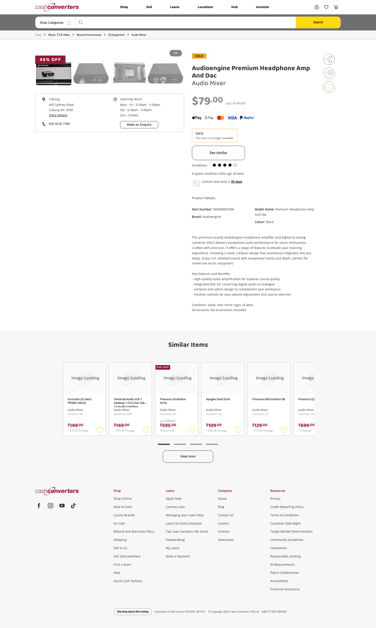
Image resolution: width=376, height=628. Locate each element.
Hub (234, 7)
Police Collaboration (284, 572)
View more (188, 456)
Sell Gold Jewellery (127, 556)
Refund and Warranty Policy (134, 531)
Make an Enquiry (139, 124)
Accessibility (279, 581)
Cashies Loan (175, 507)
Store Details (58, 115)
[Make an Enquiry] (329, 73)
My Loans (173, 548)
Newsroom (226, 540)
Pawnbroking (175, 540)
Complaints (278, 548)
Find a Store (122, 564)
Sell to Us (120, 548)
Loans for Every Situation (184, 523)
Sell (149, 7)
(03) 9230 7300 (59, 124)
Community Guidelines (287, 540)
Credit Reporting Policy (287, 507)
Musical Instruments (89, 35)
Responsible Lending (285, 556)
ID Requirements (282, 564)
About (222, 498)
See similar (218, 152)
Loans (175, 7)
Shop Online (123, 498)
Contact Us (226, 515)
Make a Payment (178, 556)
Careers (223, 523)
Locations (205, 7)
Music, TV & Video (59, 35)
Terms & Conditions (284, 515)
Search (318, 22)
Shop (124, 7)
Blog (221, 507)
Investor (262, 7)
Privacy (275, 498)
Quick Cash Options (128, 581)
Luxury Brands (124, 515)
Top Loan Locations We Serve (187, 531)
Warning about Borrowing (132, 611)
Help (117, 572)
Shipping (120, 540)
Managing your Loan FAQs (185, 515)
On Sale (119, 523)
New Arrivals (123, 507)
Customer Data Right (285, 523)
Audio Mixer (139, 35)
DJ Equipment (116, 35)
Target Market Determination (291, 531)
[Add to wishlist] (329, 87)
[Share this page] (329, 59)
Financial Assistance (285, 589)
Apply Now (173, 498)
